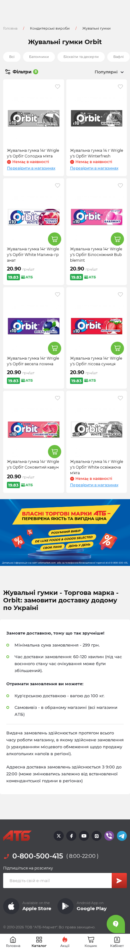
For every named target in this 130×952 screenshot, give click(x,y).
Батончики (39, 56)
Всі (12, 56)
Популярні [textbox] (106, 71)
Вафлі (118, 56)
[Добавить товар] (54, 239)
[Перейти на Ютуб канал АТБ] (84, 836)
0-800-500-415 (37, 856)
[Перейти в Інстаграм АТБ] (97, 836)
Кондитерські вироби (50, 28)
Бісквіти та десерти (81, 56)
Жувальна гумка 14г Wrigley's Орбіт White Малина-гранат (33, 255)
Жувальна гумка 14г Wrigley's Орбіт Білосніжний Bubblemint (96, 255)
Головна (10, 28)
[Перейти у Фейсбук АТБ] (71, 836)
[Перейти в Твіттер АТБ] (59, 836)
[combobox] (96, 72)
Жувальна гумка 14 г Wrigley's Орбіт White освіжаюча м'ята (96, 467)
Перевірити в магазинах (31, 168)
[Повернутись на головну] (17, 835)
